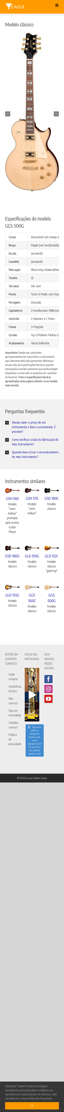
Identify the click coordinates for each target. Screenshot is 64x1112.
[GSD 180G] (12, 548)
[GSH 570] (32, 490)
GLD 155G (12, 595)
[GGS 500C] (32, 587)
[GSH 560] (12, 490)
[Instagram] (48, 689)
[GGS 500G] (51, 587)
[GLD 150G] (32, 548)
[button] (7, 113)
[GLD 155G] (12, 587)
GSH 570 (32, 498)
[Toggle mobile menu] (57, 5)
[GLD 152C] (51, 548)
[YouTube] (48, 699)
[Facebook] (48, 679)
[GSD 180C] (51, 490)
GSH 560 (12, 498)
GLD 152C (51, 555)
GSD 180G (12, 555)
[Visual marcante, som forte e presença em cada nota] (32, 694)
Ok (32, 1105)
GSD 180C (52, 498)
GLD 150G (32, 555)
